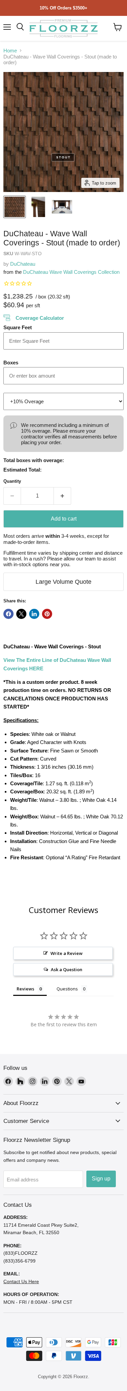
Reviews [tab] (25, 989)
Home (10, 50)
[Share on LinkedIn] (34, 614)
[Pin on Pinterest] (47, 614)
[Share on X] (21, 614)
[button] (117, 27)
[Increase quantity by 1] (62, 496)
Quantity (12, 481)
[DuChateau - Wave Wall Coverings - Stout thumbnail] (14, 207)
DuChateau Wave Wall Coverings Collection (71, 272)
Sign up (101, 1178)
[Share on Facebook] (8, 614)
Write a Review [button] (66, 953)
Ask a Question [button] (66, 969)
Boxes (10, 362)
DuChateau (22, 264)
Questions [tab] (67, 989)
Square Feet (17, 327)
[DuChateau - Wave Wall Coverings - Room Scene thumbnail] (38, 207)
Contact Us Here (21, 1281)
